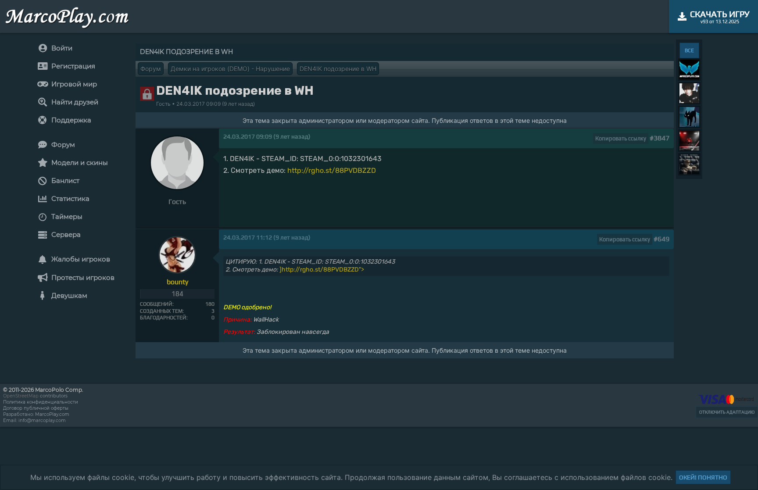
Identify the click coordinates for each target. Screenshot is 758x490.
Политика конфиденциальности (40, 402)
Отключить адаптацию (726, 412)
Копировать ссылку (620, 138)
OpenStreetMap (21, 396)
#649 (661, 239)
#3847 (659, 138)
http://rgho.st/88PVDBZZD (331, 170)
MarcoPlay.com (52, 414)
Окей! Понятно (703, 477)
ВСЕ (689, 50)
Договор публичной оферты (35, 408)
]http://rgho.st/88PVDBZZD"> (321, 269)
